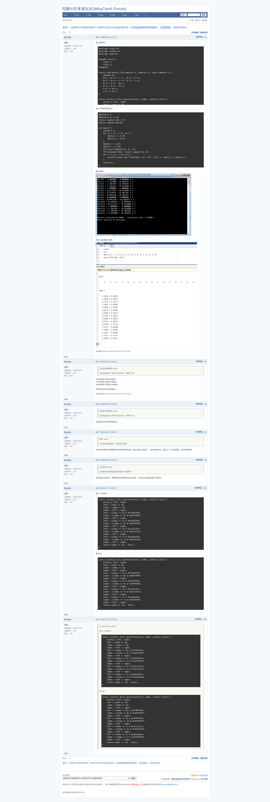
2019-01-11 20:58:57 (108, 488)
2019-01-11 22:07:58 (108, 619)
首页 (89, 15)
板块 (65, 15)
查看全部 (204, 32)
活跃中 (197, 20)
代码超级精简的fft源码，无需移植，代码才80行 (159, 27)
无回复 (204, 20)
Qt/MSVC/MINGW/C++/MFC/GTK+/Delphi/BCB (99, 27)
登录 (125, 15)
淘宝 (137, 15)
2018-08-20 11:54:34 (108, 432)
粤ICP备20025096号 (181, 779)
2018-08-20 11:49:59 (108, 404)
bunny (67, 37)
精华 (77, 15)
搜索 (101, 15)
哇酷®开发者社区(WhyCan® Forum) (94, 9)
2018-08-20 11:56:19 (108, 460)
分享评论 (199, 37)
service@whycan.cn (170, 784)
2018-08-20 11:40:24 (108, 362)
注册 (113, 15)
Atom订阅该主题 (201, 775)
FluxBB (204, 779)
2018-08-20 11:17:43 (108, 37)
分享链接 (195, 32)
